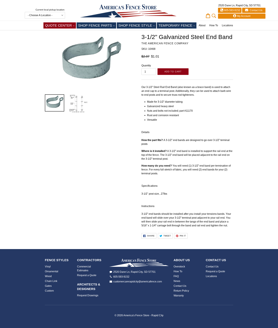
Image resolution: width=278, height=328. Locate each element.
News (177, 281)
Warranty (179, 295)
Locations (227, 25)
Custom (49, 290)
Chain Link (51, 281)
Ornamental (51, 271)
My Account (243, 16)
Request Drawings (87, 295)
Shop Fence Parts (97, 25)
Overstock (179, 266)
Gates (48, 286)
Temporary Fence (177, 25)
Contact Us (255, 10)
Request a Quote (86, 275)
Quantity (146, 65)
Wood (48, 276)
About (202, 25)
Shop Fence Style (137, 25)
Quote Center (60, 25)
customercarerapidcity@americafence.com (137, 281)
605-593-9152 (232, 10)
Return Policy (181, 290)
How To (213, 25)
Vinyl (48, 266)
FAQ (176, 276)
